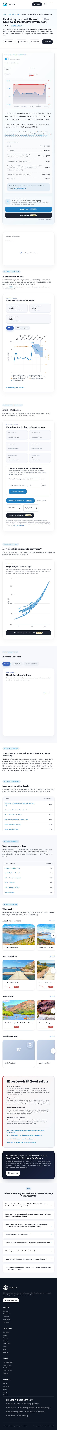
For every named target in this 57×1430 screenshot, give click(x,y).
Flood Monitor (7, 1370)
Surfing (5, 1352)
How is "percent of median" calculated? (20, 1251)
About (5, 1383)
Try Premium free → (19, 188)
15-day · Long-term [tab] (31, 663)
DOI (53, 1426)
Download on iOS (12, 1300)
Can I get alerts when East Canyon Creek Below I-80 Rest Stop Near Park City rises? (28, 1268)
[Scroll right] (53, 935)
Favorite (8, 42)
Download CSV (28, 215)
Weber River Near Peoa (11, 829)
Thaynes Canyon (9, 892)
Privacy (5, 1392)
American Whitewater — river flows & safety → (21, 1139)
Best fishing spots (26, 1407)
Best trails (10, 1416)
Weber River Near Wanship (13, 824)
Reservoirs (6, 1316)
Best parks (11, 1407)
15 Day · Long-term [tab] (22, 328)
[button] (30, 929)
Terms (5, 1389)
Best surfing (22, 1416)
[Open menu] (51, 4)
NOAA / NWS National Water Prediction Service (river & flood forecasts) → (25, 1131)
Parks (4, 1346)
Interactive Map (7, 1362)
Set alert (23, 41)
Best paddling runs (14, 1411)
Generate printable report (19, 515)
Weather (5, 1373)
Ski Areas (6, 1332)
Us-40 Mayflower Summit (12, 873)
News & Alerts (7, 1365)
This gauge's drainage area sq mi (27, 485)
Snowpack (6, 1311)
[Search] (45, 4)
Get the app (13, 1173)
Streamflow (11, 14)
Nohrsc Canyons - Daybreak (13, 878)
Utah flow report (39, 134)
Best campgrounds (30, 1403)
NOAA (42, 1426)
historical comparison (11, 134)
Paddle (5, 1335)
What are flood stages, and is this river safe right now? (25, 1259)
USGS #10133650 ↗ (16, 25)
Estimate (17, 491)
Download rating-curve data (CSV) (28, 632)
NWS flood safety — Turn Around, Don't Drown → (21, 1142)
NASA (49, 1426)
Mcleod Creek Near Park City (13, 815)
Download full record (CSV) (19, 500)
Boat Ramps (6, 1343)
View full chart (28, 209)
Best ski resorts (13, 1403)
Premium (6, 1386)
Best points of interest (34, 1411)
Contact (5, 1395)
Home (4, 14)
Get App (38, 4)
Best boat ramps (43, 1407)
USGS (38, 1426)
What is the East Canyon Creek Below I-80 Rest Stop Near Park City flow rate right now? (26, 1205)
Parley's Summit (10, 882)
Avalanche (6, 1322)
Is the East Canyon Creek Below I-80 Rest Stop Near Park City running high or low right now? (28, 1215)
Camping (6, 1341)
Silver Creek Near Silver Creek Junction (16, 810)
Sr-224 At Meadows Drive (12, 868)
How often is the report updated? (17, 1234)
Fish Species (7, 1368)
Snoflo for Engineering (19, 525)
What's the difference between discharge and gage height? (27, 1243)
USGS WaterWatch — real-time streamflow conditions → (24, 1135)
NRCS (45, 1426)
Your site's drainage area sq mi (26, 479)
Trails (4, 1349)
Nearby (46, 41)
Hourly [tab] (6, 663)
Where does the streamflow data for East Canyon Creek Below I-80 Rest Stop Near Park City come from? (26, 1225)
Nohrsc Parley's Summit (12, 887)
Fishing (5, 1338)
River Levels (6, 1319)
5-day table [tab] (17, 663)
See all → (52, 920)
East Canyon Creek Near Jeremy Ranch (16, 819)
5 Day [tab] (10, 328)
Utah (18, 14)
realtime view (39, 132)
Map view (35, 42)
